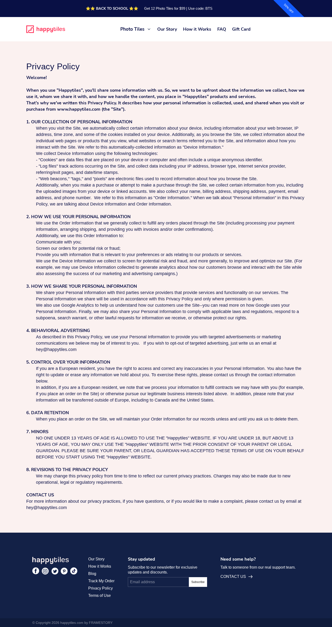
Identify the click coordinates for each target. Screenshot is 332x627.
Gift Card (241, 29)
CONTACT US (233, 576)
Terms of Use (99, 595)
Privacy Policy (100, 588)
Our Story (167, 29)
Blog (92, 574)
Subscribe (198, 582)
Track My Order (101, 581)
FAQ (221, 29)
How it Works (197, 29)
